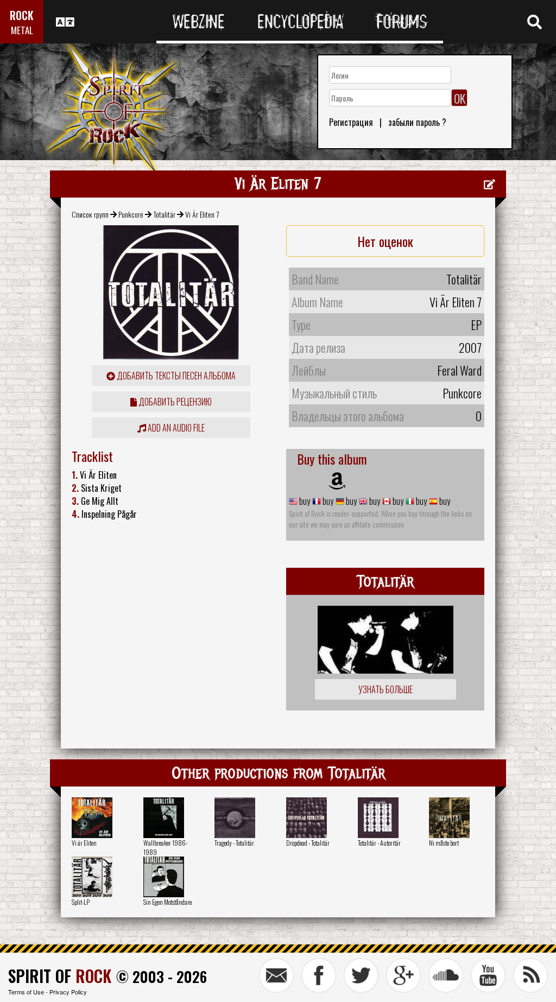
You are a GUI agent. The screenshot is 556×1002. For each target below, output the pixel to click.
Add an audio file (175, 427)
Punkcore (130, 214)
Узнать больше (385, 689)
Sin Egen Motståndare (167, 901)
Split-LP (81, 901)
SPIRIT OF (59, 975)
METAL (22, 30)
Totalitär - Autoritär (379, 842)
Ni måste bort (444, 842)
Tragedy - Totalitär (234, 842)
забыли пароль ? (417, 122)
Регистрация (351, 122)
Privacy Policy (68, 991)
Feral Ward (459, 370)
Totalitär (164, 214)
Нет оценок (385, 241)
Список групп (90, 214)
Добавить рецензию (174, 401)
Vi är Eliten (84, 842)
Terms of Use (26, 991)
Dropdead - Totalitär (308, 842)
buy (304, 501)
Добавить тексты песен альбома (175, 375)
